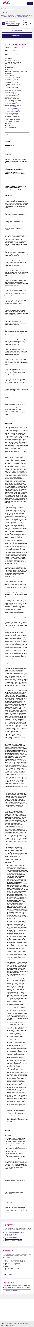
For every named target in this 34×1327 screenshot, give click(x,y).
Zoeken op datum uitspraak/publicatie (14, 1232)
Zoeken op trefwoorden (11, 1234)
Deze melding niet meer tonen (24, 23)
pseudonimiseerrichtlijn (13, 25)
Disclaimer (12, 1325)
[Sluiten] (30, 23)
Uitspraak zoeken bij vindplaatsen (13, 1240)
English (2, 1323)
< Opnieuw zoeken (17, 30)
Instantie (7, 47)
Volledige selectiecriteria (10, 1274)
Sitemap (6, 1323)
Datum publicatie (7, 55)
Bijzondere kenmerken (8, 72)
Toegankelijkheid (20, 1323)
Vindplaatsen (8, 123)
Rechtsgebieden (9, 67)
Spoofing (27, 1323)
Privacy (10, 1323)
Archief (7, 1325)
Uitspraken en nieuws (9, 8)
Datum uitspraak (7, 51)
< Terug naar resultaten (17, 35)
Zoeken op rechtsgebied (11, 1237)
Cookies (15, 1323)
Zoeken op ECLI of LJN (11, 1235)
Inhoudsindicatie (9, 75)
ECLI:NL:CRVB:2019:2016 (12, 108)
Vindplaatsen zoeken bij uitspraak (13, 1239)
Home (2, 8)
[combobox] (17, 135)
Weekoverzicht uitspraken (10, 1290)
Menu (29, 3)
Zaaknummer (8, 58)
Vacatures (3, 1325)
